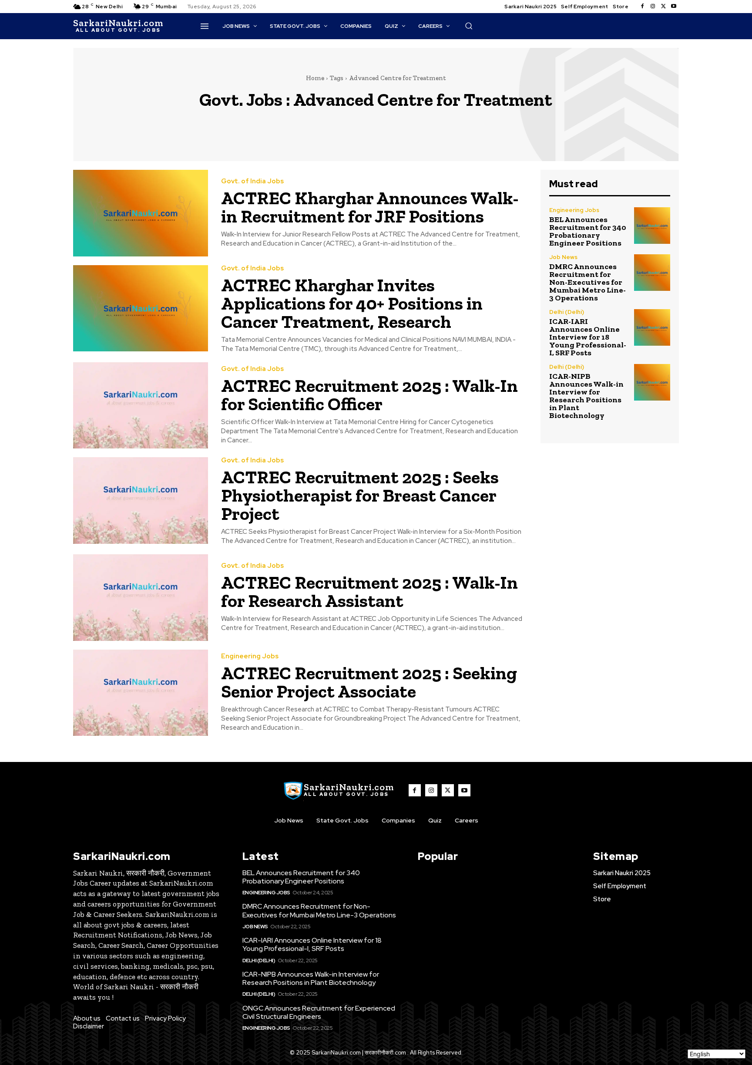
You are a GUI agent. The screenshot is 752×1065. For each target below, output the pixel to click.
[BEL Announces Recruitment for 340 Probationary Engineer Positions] (652, 225)
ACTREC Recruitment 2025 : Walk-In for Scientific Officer (369, 394)
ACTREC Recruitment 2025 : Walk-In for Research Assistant (369, 591)
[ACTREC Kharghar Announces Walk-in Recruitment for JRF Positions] (140, 213)
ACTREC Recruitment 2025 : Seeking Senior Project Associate (369, 682)
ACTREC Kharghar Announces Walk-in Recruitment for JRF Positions (370, 207)
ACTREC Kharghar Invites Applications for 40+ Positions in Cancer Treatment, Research (352, 303)
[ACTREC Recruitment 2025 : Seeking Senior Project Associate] (140, 693)
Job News (563, 257)
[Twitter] (663, 6)
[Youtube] (673, 6)
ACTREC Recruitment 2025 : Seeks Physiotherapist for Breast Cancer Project (360, 495)
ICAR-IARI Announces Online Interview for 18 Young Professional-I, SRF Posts (587, 337)
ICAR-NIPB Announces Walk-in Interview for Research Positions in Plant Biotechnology (586, 395)
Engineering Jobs (250, 656)
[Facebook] (642, 6)
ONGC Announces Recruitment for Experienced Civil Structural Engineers (318, 1012)
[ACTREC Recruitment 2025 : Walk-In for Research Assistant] (140, 597)
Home (315, 78)
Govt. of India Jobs (252, 181)
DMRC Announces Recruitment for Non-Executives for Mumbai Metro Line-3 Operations (587, 282)
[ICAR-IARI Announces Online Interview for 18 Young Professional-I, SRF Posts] (652, 327)
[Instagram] (653, 6)
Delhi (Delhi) (566, 312)
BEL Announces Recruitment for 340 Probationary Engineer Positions (587, 231)
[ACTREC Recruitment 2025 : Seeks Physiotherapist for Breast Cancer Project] (140, 500)
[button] (469, 26)
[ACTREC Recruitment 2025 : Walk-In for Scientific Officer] (140, 405)
